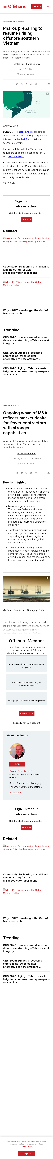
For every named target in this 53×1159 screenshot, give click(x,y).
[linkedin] (22, 84)
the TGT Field (23, 139)
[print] (48, 84)
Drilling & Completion (13, 21)
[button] (5, 7)
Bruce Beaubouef (26, 453)
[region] (26, 1148)
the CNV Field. (16, 156)
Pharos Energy (32, 64)
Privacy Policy (27, 1146)
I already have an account (26, 723)
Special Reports (11, 406)
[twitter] (26, 84)
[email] (35, 84)
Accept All (26, 1154)
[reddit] (31, 84)
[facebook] (17, 84)
